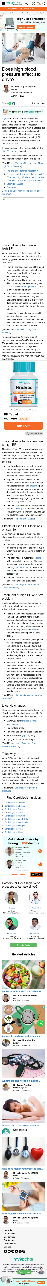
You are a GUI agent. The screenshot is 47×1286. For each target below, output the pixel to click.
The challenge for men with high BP (23, 171)
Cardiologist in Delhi (14, 812)
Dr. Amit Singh (11, 933)
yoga (24, 735)
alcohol (33, 721)
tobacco (14, 724)
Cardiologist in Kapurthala (16, 822)
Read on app (24, 1272)
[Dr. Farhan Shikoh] (35, 897)
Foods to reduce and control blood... (22, 991)
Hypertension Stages (24, 518)
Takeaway (11, 187)
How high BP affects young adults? (21, 1213)
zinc (39, 558)
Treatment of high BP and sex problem (24, 180)
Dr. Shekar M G (35, 933)
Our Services (9, 1237)
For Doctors (9, 1240)
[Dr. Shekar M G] (35, 923)
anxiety (19, 508)
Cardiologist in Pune (14, 829)
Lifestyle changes (15, 184)
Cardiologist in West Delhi (16, 819)
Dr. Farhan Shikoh (35, 908)
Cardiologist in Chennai (15, 806)
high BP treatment (10, 151)
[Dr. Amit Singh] (12, 923)
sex (12, 143)
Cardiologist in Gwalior (15, 809)
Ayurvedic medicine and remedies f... (22, 1036)
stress (33, 629)
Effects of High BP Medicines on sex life (25, 177)
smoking (25, 721)
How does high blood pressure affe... (22, 1168)
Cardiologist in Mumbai (15, 816)
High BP (6, 118)
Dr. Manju (12, 908)
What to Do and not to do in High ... (21, 1080)
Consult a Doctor (23, 945)
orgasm (33, 486)
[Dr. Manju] (12, 897)
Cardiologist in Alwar (14, 832)
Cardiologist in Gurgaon (15, 802)
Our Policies (9, 1233)
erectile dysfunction (28, 286)
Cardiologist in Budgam (15, 825)
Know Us (8, 1230)
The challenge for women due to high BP (25, 174)
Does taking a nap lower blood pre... (22, 1125)
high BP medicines (19, 567)
